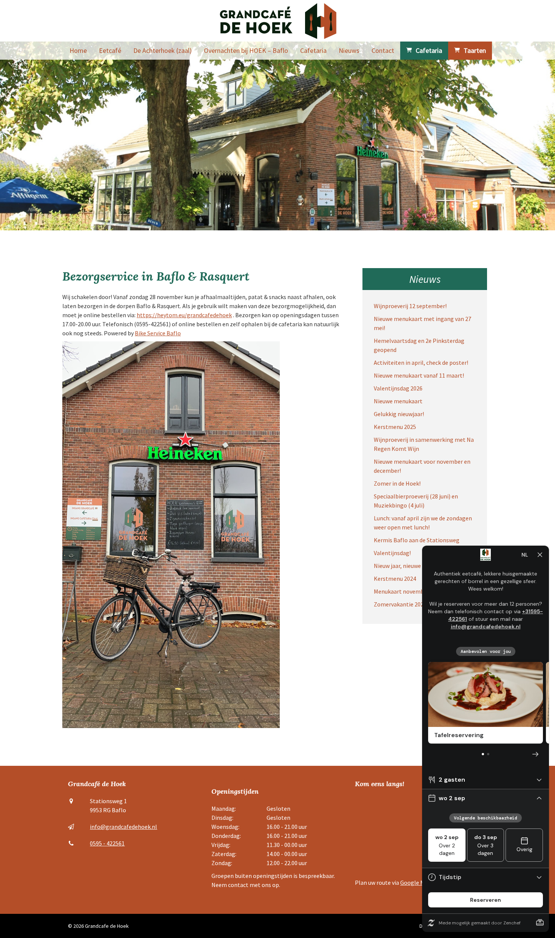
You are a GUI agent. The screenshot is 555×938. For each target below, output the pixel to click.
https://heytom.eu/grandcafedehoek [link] (184, 315)
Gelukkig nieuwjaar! (399, 414)
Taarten (475, 50)
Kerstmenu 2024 (395, 578)
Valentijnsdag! (392, 553)
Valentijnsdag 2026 (398, 388)
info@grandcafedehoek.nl (123, 826)
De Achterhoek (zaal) (162, 50)
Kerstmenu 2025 (395, 426)
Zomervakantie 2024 (400, 604)
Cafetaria (313, 50)
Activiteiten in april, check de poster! (421, 362)
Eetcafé (110, 50)
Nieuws (349, 50)
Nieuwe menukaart (398, 401)
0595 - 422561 (107, 843)
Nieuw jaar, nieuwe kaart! (406, 565)
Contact (383, 50)
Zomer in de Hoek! (397, 483)
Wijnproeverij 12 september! (410, 306)
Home (78, 50)
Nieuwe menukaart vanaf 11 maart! (419, 375)
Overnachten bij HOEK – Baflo (246, 50)
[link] (158, 333)
